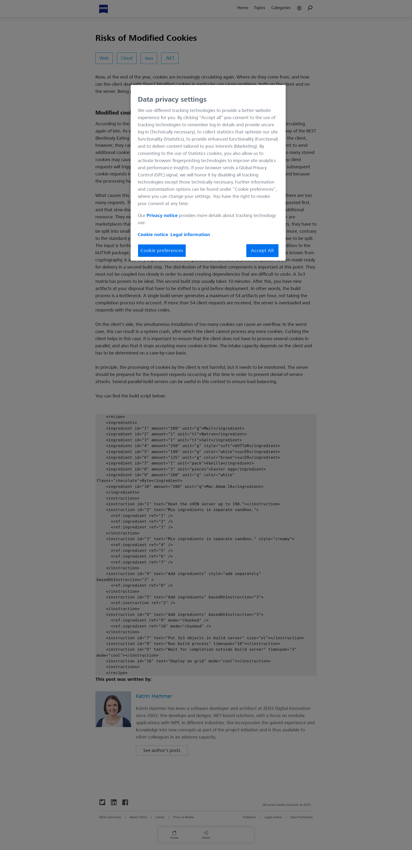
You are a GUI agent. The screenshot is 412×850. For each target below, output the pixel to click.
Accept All (262, 250)
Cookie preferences (161, 250)
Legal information (190, 235)
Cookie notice (153, 235)
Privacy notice (162, 215)
